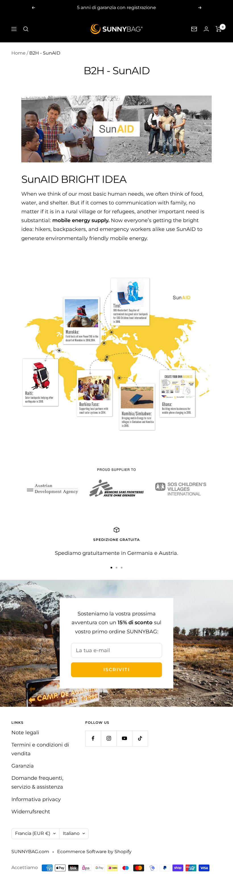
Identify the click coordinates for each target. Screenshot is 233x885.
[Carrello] (219, 29)
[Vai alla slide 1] (111, 567)
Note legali (25, 732)
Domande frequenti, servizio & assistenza (37, 782)
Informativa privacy (36, 799)
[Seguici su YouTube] (124, 738)
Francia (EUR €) (32, 833)
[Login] (206, 28)
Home (18, 53)
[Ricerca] (25, 29)
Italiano (71, 833)
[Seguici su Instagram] (108, 738)
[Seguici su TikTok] (140, 738)
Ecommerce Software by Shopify (94, 851)
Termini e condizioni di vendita (40, 749)
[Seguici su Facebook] (93, 738)
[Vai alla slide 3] (121, 567)
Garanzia (22, 766)
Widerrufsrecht (30, 812)
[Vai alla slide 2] (116, 567)
